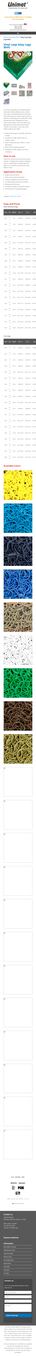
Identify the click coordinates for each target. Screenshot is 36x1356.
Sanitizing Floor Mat (9, 1250)
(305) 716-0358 (18, 26)
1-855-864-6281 (18, 28)
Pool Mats (6, 1270)
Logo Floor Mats (14, 37)
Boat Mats (7, 1267)
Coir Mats (6, 1273)
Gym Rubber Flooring (10, 1247)
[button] (29, 54)
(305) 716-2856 (10, 1225)
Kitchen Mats (7, 1263)
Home (6, 37)
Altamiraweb (21, 1203)
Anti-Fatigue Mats (9, 1260)
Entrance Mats (8, 1257)
